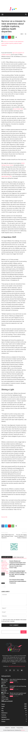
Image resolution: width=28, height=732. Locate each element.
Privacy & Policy (20, 727)
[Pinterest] (9, 37)
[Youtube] (21, 670)
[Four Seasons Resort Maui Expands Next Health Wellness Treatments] (5, 581)
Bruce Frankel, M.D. (18, 109)
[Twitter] (6, 37)
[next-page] (5, 587)
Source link (4, 517)
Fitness (11, 682)
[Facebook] (2, 37)
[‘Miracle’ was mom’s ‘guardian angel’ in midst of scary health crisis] (5, 696)
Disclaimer (13, 727)
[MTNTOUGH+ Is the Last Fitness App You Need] (5, 689)
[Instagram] (10, 670)
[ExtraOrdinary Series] (14, 6)
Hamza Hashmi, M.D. (6, 176)
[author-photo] (14, 550)
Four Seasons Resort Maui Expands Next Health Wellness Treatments (17, 581)
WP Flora (23, 730)
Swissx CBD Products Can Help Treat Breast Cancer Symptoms (7, 536)
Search (23, 632)
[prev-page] (2, 587)
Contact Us (7, 727)
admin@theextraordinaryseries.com (17, 666)
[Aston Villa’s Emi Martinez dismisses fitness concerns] (5, 682)
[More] (16, 37)
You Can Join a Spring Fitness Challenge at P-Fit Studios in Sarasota (21, 536)
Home (2, 18)
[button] (2, 14)
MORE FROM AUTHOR (18, 557)
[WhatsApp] (12, 37)
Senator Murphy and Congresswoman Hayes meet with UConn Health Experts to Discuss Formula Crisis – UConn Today (17, 564)
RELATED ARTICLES (7, 557)
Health (6, 18)
